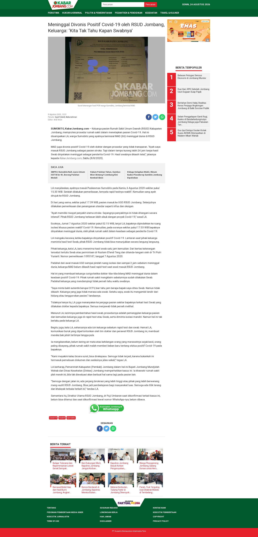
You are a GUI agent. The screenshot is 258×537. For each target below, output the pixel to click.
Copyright (158, 516)
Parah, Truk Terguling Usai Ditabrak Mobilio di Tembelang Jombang (149, 490)
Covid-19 (53, 418)
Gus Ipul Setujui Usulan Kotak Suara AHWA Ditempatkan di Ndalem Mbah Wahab (192, 133)
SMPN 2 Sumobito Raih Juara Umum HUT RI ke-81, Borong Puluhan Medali (68, 175)
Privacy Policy (161, 521)
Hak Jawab (105, 516)
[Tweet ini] (155, 117)
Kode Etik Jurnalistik (58, 516)
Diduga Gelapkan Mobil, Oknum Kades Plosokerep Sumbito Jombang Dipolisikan (144, 175)
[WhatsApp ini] (162, 117)
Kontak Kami (159, 508)
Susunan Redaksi (109, 508)
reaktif (62, 418)
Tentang (51, 508)
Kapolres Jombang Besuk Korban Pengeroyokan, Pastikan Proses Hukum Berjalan (119, 466)
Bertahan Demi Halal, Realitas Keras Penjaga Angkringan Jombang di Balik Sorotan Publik (193, 106)
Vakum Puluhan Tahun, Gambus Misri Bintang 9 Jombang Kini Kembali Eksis (105, 175)
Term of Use (53, 521)
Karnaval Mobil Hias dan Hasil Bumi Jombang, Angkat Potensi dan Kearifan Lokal (62, 490)
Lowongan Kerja (109, 512)
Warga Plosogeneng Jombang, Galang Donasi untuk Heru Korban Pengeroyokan (148, 466)
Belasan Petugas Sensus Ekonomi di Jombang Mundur (192, 76)
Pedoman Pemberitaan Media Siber (65, 512)
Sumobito (71, 418)
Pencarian (150, 4)
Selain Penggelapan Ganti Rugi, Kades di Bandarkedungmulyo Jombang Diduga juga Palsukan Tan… (193, 120)
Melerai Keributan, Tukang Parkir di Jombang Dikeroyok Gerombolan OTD (119, 490)
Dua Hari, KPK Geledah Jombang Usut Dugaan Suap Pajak (193, 90)
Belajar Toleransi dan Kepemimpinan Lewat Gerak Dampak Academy (63, 466)
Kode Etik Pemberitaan (164, 512)
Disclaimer (105, 521)
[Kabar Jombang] (63, 4)
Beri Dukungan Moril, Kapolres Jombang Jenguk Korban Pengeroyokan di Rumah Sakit (91, 466)
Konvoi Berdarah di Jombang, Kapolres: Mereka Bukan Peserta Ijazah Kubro (91, 490)
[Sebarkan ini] (149, 117)
